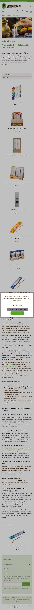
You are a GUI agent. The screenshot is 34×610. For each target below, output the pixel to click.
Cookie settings (17, 305)
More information (16, 300)
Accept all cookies (17, 313)
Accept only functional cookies (17, 309)
